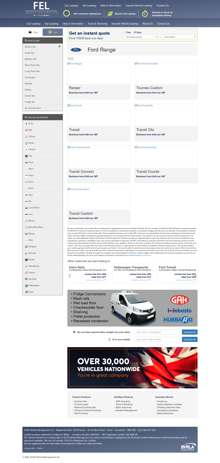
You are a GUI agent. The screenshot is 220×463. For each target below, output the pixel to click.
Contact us (162, 401)
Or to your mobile (120, 339)
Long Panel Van (32, 71)
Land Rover (34, 207)
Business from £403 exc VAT (83, 92)
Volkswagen (34, 285)
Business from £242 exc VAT (150, 176)
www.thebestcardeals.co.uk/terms (138, 255)
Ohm (30, 239)
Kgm (30, 194)
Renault (32, 252)
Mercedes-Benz (35, 226)
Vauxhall (32, 278)
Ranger (75, 87)
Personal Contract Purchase (87, 410)
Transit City (145, 129)
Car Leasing (71, 5)
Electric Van (30, 46)
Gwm (30, 168)
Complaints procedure (167, 410)
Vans (138, 32)
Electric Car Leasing (124, 13)
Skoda (31, 259)
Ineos (31, 175)
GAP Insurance (123, 401)
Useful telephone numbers (169, 404)
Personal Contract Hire (85, 407)
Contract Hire (80, 401)
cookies (39, 448)
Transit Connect (81, 171)
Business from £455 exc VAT (150, 134)
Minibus (28, 83)
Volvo (31, 291)
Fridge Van (30, 101)
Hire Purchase (81, 413)
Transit (74, 129)
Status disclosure (165, 413)
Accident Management (126, 410)
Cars (128, 32)
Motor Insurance (123, 407)
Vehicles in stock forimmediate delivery (162, 14)
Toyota (31, 272)
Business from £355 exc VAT (83, 218)
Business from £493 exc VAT (83, 134)
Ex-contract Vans (33, 107)
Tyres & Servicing (97, 23)
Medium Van (31, 58)
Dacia (31, 142)
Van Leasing (89, 5)
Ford (30, 162)
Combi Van (30, 95)
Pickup (28, 89)
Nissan (31, 233)
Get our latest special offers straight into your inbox (102, 332)
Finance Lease (81, 404)
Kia (29, 201)
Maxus (31, 220)
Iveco (31, 188)
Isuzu (31, 181)
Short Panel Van (32, 65)
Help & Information (110, 5)
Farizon (32, 149)
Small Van (29, 52)
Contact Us (162, 5)
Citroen (31, 136)
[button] (70, 275)
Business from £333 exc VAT (150, 92)
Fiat (30, 155)
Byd (30, 129)
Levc (30, 214)
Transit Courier (148, 171)
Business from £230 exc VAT (83, 176)
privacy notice (30, 448)
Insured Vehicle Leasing (139, 5)
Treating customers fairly (168, 407)
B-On (30, 123)
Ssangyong (33, 265)
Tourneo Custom (149, 87)
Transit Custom (81, 213)
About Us (147, 23)
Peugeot (32, 246)
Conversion (30, 77)
